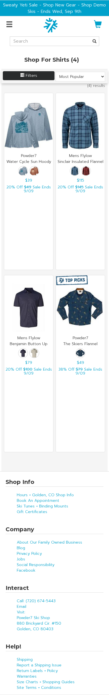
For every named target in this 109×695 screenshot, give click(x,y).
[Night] (23, 353)
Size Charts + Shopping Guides (46, 682)
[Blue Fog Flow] (23, 171)
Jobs (21, 559)
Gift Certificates (32, 512)
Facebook (26, 570)
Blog (21, 548)
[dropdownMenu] (10, 25)
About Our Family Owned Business (49, 542)
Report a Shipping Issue (39, 665)
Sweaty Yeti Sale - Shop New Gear (39, 5)
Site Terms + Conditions (39, 688)
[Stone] (34, 353)
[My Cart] (98, 26)
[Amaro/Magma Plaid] (86, 171)
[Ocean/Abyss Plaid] (75, 171)
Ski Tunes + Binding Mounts (42, 506)
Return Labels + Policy (37, 671)
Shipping (25, 659)
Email (21, 606)
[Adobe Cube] (34, 171)
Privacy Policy (29, 554)
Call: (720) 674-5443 (36, 601)
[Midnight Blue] (80, 353)
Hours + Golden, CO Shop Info (45, 495)
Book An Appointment (38, 501)
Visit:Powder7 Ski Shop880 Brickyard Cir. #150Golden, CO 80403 (39, 620)
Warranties (27, 676)
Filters (30, 75)
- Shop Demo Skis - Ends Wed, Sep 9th (67, 8)
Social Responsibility (35, 565)
